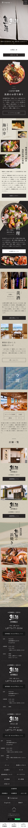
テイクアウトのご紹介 (14, 113)
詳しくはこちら (14, 360)
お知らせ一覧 (14, 55)
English (7, 802)
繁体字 (21, 802)
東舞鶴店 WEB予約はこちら (14, 686)
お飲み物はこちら (14, 318)
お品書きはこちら (14, 251)
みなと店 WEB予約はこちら (14, 735)
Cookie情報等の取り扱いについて (14, 815)
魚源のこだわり (14, 195)
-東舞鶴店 (14, 793)
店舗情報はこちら (14, 479)
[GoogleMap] (11, 642)
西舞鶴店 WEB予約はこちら (14, 633)
